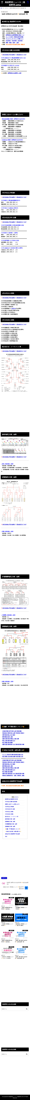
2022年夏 (14, 40)
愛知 (10, 42)
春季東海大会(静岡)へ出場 (14, 73)
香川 (3, 742)
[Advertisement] (15, 93)
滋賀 (3, 738)
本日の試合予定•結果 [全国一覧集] (15, 44)
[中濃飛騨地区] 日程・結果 (11, 824)
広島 (6, 740)
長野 (3, 735)
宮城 (18, 731)
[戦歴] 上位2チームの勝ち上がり (12, 804)
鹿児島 (20, 744)
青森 (7, 731)
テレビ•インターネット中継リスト (15, 38)
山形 (15, 731)
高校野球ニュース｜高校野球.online (15, 3)
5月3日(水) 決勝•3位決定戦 (11, 801)
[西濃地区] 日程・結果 (10, 821)
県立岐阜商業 (15, 57)
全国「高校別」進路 (19, 775)
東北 (3, 756)
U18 (22, 754)
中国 (16, 756)
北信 (9, 756)
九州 (22, 756)
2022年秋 (8, 40)
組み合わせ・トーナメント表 (11, 816)
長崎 (9, 744)
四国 (19, 756)
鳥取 (9, 740)
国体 (19, 754)
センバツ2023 (9, 37)
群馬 (9, 733)
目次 (6, 836)
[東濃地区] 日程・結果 (10, 826)
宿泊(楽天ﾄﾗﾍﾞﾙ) (21, 54)
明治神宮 (15, 754)
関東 (6, 756)
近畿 (14, 756)
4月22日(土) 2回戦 (9, 811)
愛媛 (11, 742)
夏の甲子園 (10, 754)
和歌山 (12, 738)
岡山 (3, 740)
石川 (11, 735)
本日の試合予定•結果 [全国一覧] (14, 785)
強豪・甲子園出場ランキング (12, 829)
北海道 (4, 731)
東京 (19, 733)
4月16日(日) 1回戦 (9, 814)
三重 (17, 42)
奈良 (9, 738)
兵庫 (18, 738)
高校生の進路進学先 (7, 775)
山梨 (14, 733)
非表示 (16, 797)
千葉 (16, 733)
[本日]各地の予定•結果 (8, 54)
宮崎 (16, 744)
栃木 (6, 733)
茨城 (3, 733)
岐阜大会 (5, 878)
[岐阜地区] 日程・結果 (10, 819)
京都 (6, 738)
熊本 (11, 744)
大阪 (15, 738)
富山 (9, 735)
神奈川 (22, 733)
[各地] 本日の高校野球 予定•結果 (12, 833)
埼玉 (11, 733)
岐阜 (14, 42)
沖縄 (23, 744)
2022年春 (20, 40)
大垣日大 (6, 57)
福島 (20, 731)
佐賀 (6, 744)
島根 (11, 740)
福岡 (3, 744)
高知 (9, 742)
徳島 (6, 742)
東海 (11, 756)
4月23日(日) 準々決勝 (10, 809)
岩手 (10, 731)
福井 (14, 735)
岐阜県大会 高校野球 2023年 (11, 799)
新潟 (6, 735)
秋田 (12, 731)
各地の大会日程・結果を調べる (13, 831)
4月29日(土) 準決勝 (9, 806)
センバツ (4, 754)
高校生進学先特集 (18, 37)
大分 (14, 744)
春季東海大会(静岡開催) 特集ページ (15, 35)
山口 (14, 740)
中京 (11, 65)
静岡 (7, 42)
